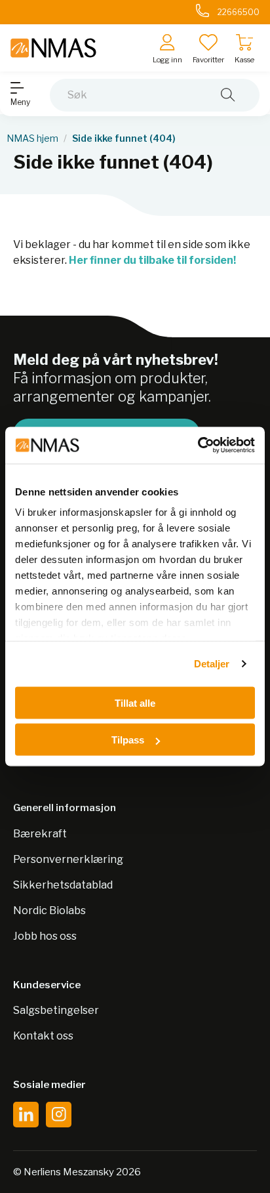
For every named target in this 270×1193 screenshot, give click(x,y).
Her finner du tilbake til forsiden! (152, 260)
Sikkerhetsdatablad (63, 885)
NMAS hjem (32, 138)
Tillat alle (135, 702)
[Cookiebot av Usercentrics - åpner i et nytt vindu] (197, 445)
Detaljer (212, 663)
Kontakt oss (43, 1036)
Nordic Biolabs (49, 910)
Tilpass (127, 739)
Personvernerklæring (68, 859)
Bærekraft (40, 833)
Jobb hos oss (45, 936)
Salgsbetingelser (56, 1010)
